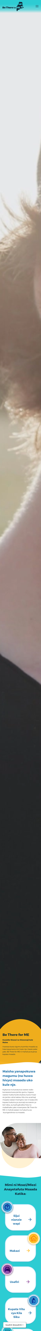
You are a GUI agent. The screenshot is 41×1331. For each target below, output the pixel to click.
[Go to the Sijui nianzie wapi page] (7, 1207)
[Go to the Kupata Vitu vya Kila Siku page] (33, 1300)
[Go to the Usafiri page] (7, 1269)
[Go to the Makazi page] (33, 1238)
